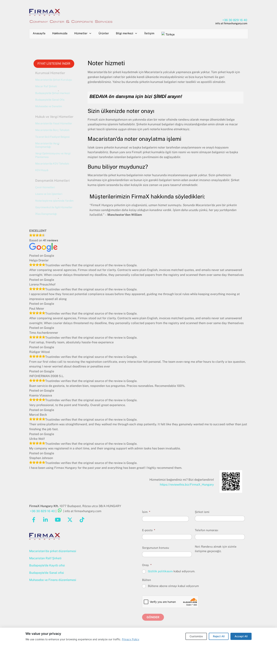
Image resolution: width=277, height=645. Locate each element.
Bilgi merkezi (124, 33)
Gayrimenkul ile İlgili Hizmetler (54, 207)
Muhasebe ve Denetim (48, 106)
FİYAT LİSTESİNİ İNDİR (53, 63)
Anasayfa (39, 33)
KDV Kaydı (41, 170)
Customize (196, 636)
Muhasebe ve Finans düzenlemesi (52, 580)
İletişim (149, 33)
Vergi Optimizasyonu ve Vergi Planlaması (52, 155)
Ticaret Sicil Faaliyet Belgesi (52, 136)
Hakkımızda (59, 33)
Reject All (218, 636)
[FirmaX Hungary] (44, 14)
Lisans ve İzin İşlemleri (48, 193)
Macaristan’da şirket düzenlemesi (52, 551)
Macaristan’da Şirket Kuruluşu (53, 79)
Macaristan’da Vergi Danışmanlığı (47, 145)
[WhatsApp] (60, 511)
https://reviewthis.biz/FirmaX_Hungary (187, 484)
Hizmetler (80, 33)
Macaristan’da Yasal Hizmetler (53, 123)
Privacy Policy (130, 639)
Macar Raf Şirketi (46, 86)
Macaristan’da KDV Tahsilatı (52, 163)
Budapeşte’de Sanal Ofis (49, 99)
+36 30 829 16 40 (234, 20)
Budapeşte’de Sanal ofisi (46, 573)
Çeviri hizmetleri (45, 187)
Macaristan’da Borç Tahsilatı (52, 130)
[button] (54, 73)
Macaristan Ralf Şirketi (45, 558)
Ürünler (104, 33)
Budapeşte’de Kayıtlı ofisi (47, 565)
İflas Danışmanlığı (46, 213)
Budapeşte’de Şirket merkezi (52, 93)
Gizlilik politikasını (160, 571)
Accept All (241, 636)
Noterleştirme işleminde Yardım (54, 200)
